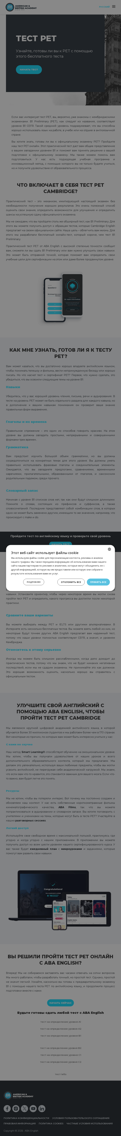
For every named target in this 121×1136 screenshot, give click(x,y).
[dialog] (60, 568)
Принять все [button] (98, 581)
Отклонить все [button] (71, 581)
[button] (33, 582)
